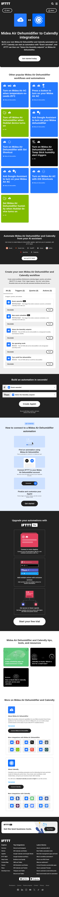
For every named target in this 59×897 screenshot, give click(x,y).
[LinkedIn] (22, 890)
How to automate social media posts (46, 870)
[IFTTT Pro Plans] (24, 301)
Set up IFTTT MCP (29, 258)
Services (3, 848)
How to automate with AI (43, 848)
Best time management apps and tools (47, 853)
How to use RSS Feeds (43, 859)
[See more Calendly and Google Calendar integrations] (29, 806)
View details (10, 309)
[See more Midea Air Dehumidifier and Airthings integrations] (43, 742)
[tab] (8, 291)
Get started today (29, 58)
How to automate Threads (44, 868)
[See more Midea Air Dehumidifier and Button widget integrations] (29, 749)
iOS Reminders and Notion (20, 865)
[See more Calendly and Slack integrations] (14, 806)
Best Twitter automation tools (45, 851)
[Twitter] (34, 890)
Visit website (11, 726)
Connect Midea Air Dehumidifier (19, 730)
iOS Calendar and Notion (20, 851)
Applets (3, 853)
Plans (3, 868)
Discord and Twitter (18, 873)
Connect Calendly (16, 786)
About (47, 885)
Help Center (4, 859)
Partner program (27, 885)
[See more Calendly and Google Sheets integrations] (14, 798)
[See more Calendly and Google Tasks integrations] (43, 806)
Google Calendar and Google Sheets (23, 853)
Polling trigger (17, 303)
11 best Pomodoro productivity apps (46, 865)
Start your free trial (29, 621)
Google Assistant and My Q (20, 856)
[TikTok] (38, 890)
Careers (19, 885)
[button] (57, 4)
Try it (49, 309)
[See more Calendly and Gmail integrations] (43, 798)
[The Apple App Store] (24, 879)
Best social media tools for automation (47, 873)
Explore (4, 845)
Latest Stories (41, 845)
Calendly (51, 33)
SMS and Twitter (17, 862)
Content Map (4, 862)
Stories (3, 851)
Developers (12, 885)
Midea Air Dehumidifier (19, 33)
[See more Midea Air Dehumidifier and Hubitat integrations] (14, 749)
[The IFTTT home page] (5, 3)
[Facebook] (18, 890)
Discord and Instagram (19, 848)
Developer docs (5, 870)
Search (3, 865)
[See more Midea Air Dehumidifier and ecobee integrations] (43, 749)
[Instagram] (26, 890)
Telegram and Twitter (19, 870)
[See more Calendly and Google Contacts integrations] (29, 798)
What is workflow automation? (45, 856)
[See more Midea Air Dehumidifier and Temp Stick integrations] (29, 742)
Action (15, 331)
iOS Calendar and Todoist (20, 868)
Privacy (42, 885)
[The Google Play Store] (35, 879)
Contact (36, 885)
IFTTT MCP (4, 856)
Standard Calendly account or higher (26, 778)
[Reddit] (42, 890)
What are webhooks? (42, 862)
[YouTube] (30, 890)
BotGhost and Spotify (19, 859)
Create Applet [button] (29, 404)
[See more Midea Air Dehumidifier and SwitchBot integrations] (14, 742)
